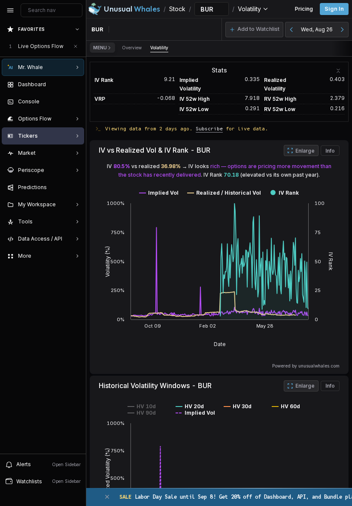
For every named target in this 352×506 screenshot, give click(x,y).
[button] (254, 29)
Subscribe (209, 128)
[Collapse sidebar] (10, 10)
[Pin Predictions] (75, 187)
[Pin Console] (75, 101)
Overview (132, 47)
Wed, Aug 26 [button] (317, 29)
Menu (100, 47)
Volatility (159, 47)
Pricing (304, 9)
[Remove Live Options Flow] (75, 46)
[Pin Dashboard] (75, 84)
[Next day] (342, 29)
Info (330, 151)
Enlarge (305, 151)
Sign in (334, 9)
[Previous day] (291, 29)
